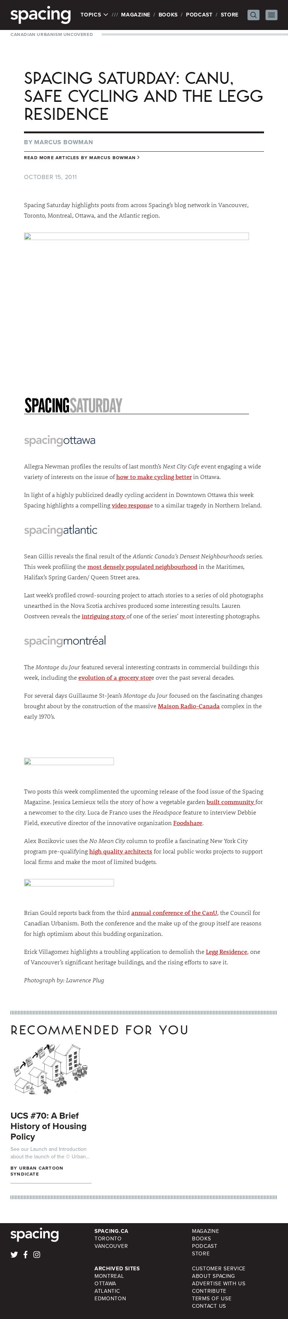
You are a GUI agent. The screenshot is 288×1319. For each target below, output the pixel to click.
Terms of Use (211, 1299)
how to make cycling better (154, 476)
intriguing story (104, 616)
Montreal (109, 1276)
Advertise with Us (219, 1284)
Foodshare (187, 823)
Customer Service (219, 1269)
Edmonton (110, 1299)
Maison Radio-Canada (189, 706)
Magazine (135, 15)
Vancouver (111, 1246)
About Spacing (213, 1276)
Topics (92, 15)
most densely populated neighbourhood (142, 566)
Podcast (199, 15)
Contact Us (209, 1306)
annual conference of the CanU (174, 912)
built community (231, 802)
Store (230, 15)
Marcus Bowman (63, 142)
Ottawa (105, 1284)
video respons (131, 505)
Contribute (209, 1291)
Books (168, 15)
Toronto (108, 1239)
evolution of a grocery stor (114, 677)
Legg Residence (226, 951)
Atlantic (107, 1291)
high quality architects (120, 851)
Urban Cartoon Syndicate (36, 1171)
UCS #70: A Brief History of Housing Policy (48, 1126)
